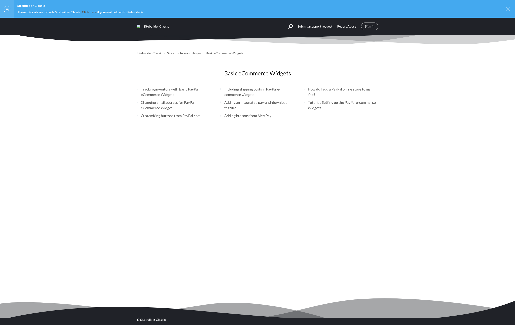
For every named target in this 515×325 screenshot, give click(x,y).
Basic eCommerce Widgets (224, 53)
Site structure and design (184, 53)
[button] (289, 26)
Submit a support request (315, 26)
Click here (89, 12)
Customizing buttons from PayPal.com (170, 115)
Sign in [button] (369, 26)
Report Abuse (346, 26)
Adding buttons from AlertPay (247, 115)
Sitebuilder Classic (149, 53)
